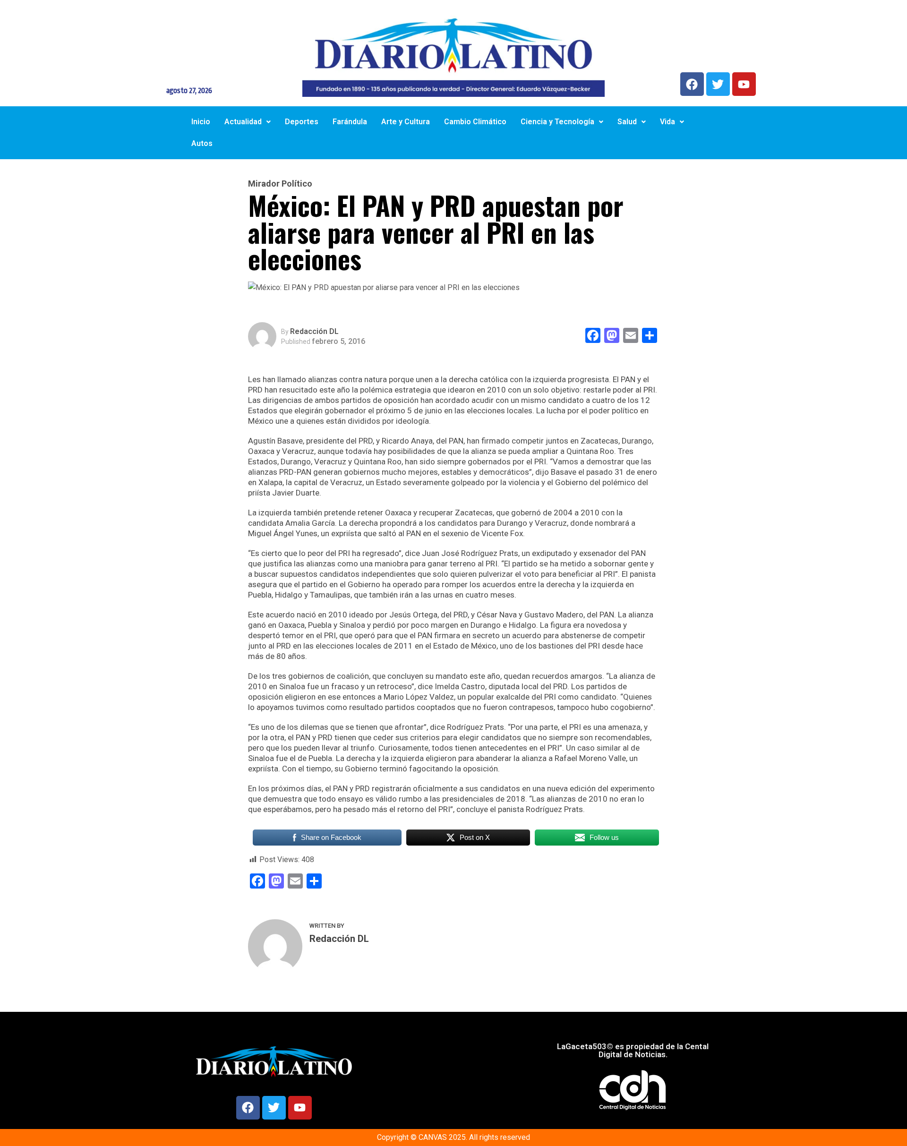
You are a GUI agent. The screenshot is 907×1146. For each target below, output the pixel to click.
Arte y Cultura (405, 121)
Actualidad (243, 121)
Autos (202, 143)
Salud (627, 121)
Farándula (350, 121)
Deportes (301, 121)
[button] (247, 122)
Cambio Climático (475, 121)
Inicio (200, 121)
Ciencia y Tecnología (557, 121)
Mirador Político (280, 183)
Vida (667, 121)
